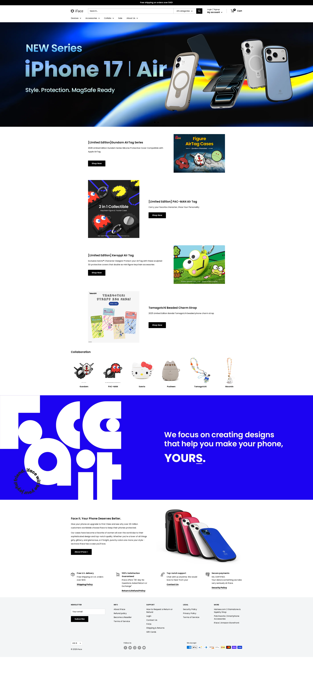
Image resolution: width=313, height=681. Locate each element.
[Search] (199, 11)
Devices (74, 18)
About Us (131, 18)
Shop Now (97, 163)
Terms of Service (122, 621)
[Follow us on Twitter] (130, 647)
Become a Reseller (123, 617)
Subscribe (80, 619)
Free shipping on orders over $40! (156, 2)
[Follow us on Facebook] (125, 647)
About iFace (119, 609)
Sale (120, 18)
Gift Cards (151, 632)
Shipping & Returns (155, 628)
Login (148, 616)
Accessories (91, 18)
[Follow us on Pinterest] (139, 647)
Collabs (107, 18)
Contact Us (151, 620)
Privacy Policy (189, 613)
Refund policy (120, 613)
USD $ (74, 643)
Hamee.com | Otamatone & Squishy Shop (227, 610)
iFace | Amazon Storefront (226, 622)
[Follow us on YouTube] (144, 647)
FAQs (148, 624)
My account (213, 12)
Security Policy (190, 609)
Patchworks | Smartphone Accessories (226, 617)
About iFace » (81, 551)
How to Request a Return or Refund (159, 610)
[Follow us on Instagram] (134, 647)
